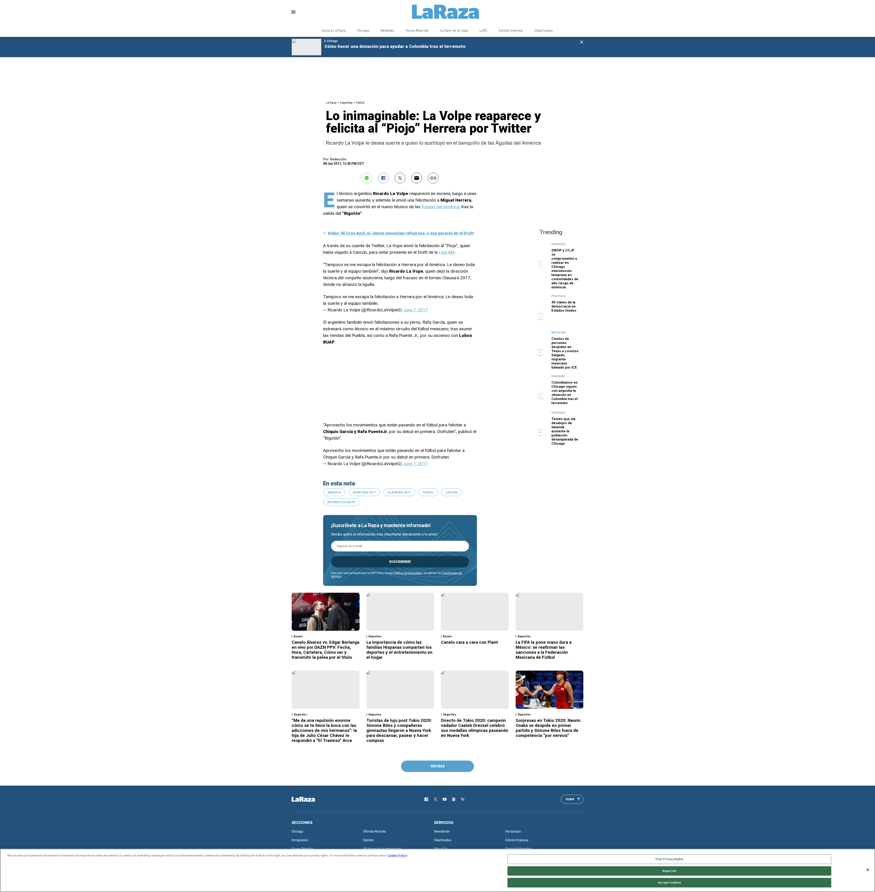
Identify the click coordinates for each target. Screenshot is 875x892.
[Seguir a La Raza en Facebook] (426, 799)
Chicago (363, 30)
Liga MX (447, 252)
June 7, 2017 (415, 310)
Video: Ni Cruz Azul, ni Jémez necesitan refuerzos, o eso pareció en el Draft (401, 233)
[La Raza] (445, 12)
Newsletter (442, 831)
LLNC (483, 30)
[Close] (868, 870)
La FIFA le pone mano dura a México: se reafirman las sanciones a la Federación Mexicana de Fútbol (543, 650)
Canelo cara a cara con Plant (469, 642)
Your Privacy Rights (669, 859)
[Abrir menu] (293, 12)
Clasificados (543, 30)
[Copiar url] (433, 178)
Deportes (346, 102)
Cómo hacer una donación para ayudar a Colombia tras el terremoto (395, 46)
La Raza (331, 102)
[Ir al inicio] (310, 799)
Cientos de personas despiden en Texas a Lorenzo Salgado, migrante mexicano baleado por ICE (564, 353)
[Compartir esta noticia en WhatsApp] (366, 178)
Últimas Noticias (374, 831)
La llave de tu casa (454, 30)
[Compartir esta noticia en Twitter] (400, 178)
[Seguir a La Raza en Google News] (453, 799)
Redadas (387, 30)
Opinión (368, 840)
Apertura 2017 (364, 492)
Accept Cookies (669, 882)
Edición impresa (511, 30)
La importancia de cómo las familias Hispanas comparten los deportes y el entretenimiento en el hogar (399, 650)
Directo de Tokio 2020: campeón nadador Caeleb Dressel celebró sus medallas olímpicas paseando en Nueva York (474, 728)
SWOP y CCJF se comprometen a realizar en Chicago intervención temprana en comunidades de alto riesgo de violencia (564, 268)
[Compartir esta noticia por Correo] (416, 178)
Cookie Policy (397, 855)
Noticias (558, 332)
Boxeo (298, 636)
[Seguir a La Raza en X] (435, 799)
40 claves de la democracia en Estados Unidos (563, 306)
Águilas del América (440, 206)
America (334, 492)
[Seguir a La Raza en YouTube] (444, 799)
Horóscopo (513, 831)
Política (558, 296)
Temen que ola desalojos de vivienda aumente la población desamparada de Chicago (564, 431)
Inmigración (300, 840)
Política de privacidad (407, 573)
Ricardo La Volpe (341, 502)
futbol (428, 492)
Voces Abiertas (417, 30)
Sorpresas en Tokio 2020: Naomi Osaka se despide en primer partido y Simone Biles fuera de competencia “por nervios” (548, 728)
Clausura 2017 (399, 492)
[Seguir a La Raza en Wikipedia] (462, 799)
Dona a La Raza (334, 30)
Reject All (669, 871)
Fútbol (360, 102)
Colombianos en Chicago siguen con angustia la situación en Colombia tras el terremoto (564, 392)
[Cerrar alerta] (581, 42)
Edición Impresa (516, 840)
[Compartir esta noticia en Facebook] (383, 178)
